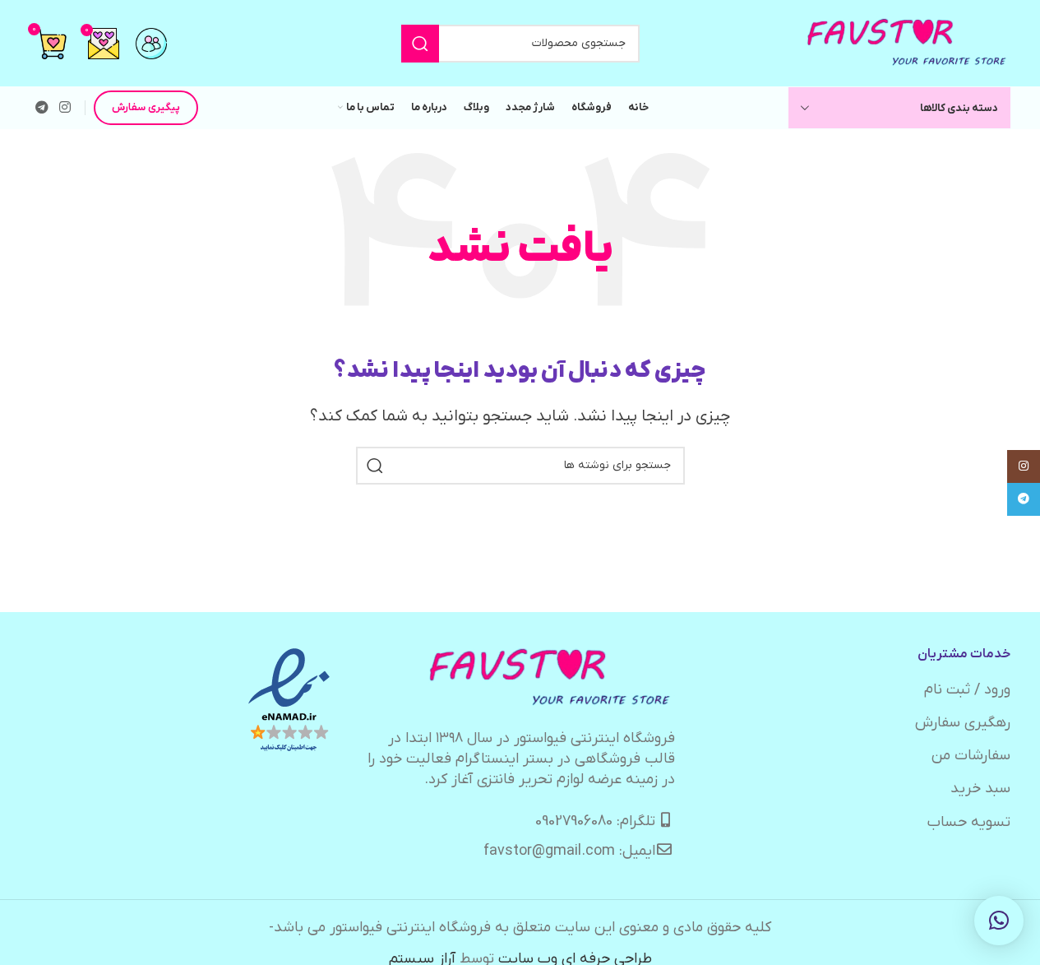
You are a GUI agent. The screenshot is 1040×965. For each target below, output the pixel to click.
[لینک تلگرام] (42, 108)
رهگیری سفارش (962, 722)
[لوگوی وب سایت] (907, 42)
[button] (999, 920)
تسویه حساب (968, 822)
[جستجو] (420, 44)
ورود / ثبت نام (967, 689)
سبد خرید (980, 788)
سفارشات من (970, 755)
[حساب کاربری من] (151, 43)
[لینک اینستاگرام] (65, 108)
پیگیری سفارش (146, 107)
